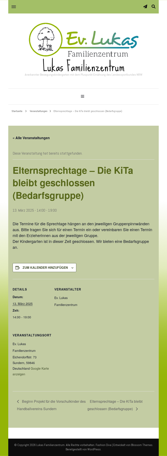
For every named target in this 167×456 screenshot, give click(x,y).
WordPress (94, 449)
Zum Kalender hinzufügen (45, 267)
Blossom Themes (141, 445)
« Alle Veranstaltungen (31, 137)
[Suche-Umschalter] (153, 7)
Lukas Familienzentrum (84, 66)
